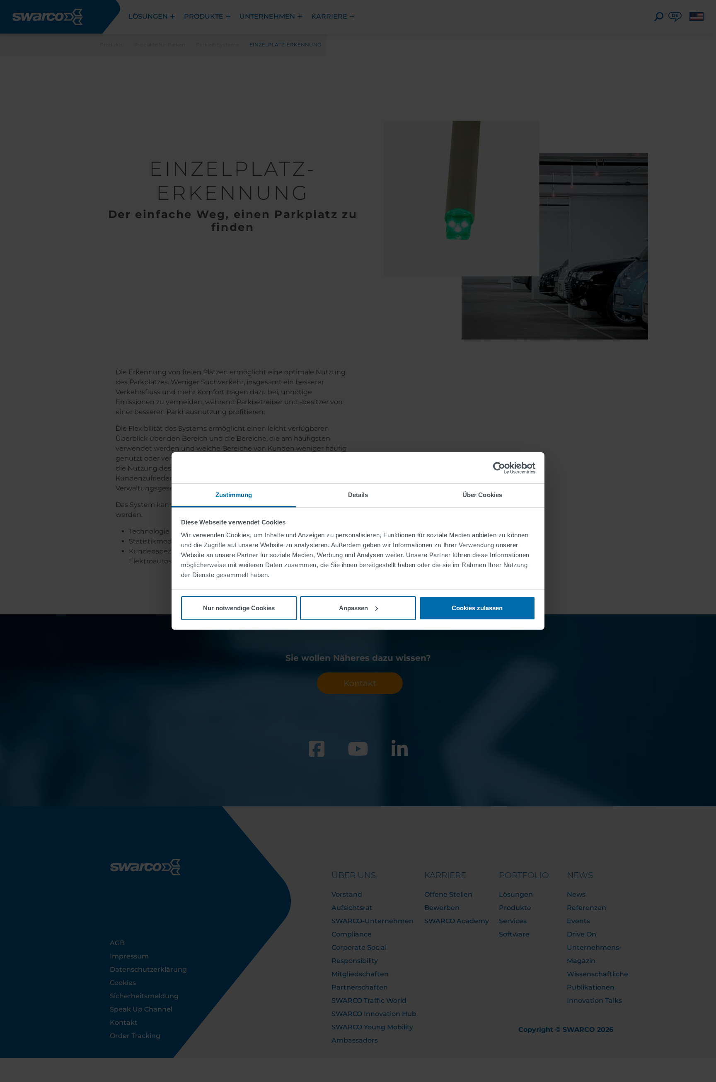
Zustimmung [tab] (233, 494)
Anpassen (353, 607)
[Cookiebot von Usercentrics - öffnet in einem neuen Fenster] (499, 468)
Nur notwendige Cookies (239, 607)
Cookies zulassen (477, 607)
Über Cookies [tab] (482, 494)
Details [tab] (358, 494)
